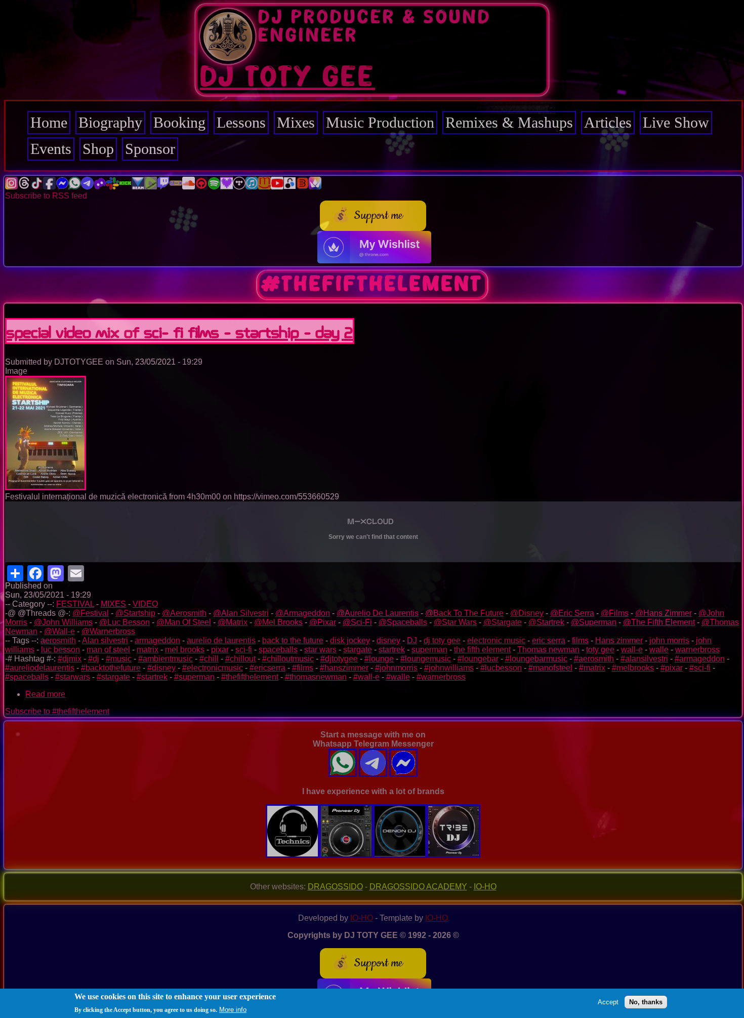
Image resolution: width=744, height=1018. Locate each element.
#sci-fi (700, 667)
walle (659, 649)
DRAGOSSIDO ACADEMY (418, 886)
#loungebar (478, 658)
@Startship (135, 613)
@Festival (90, 613)
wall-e (632, 649)
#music (119, 658)
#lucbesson (501, 667)
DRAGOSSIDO (335, 886)
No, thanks (646, 1001)
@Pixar (322, 622)
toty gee (600, 649)
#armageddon (700, 658)
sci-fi (243, 649)
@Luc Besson (124, 622)
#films (302, 667)
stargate (357, 649)
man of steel (108, 649)
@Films (615, 613)
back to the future (292, 640)
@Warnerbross (108, 631)
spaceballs (278, 649)
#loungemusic (425, 658)
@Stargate (502, 622)
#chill (209, 658)
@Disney (527, 613)
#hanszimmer (344, 667)
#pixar (671, 667)
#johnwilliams (449, 667)
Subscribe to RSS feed (46, 195)
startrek (392, 649)
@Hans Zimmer (663, 613)
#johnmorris (396, 667)
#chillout (240, 658)
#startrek (152, 677)
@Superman (593, 622)
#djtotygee (339, 658)
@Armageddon (302, 613)
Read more (45, 694)
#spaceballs (27, 677)
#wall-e (366, 677)
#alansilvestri (644, 658)
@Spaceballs (403, 622)
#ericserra (267, 667)
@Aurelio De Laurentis (378, 613)
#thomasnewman (316, 677)
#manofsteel (550, 667)
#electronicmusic (212, 667)
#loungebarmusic (536, 658)
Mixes (296, 122)
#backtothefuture (111, 667)
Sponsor (150, 148)
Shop (98, 148)
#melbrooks (633, 667)
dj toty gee (442, 640)
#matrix (592, 667)
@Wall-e (59, 631)
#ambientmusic (165, 658)
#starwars (72, 677)
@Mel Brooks (278, 622)
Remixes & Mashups (509, 122)
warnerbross (697, 649)
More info (232, 1009)
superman (429, 649)
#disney (161, 667)
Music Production (380, 122)
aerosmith (58, 640)
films (580, 640)
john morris (669, 640)
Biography (110, 122)
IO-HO (485, 886)
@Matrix (232, 622)
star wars (320, 649)
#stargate (113, 677)
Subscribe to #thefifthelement (57, 711)
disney (388, 640)
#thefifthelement (249, 677)
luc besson (60, 649)
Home (48, 122)
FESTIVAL (75, 604)
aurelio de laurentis (221, 640)
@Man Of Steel (183, 622)
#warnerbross (441, 677)
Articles (608, 122)
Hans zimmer (619, 640)
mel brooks (184, 649)
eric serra (548, 640)
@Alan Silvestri (241, 613)
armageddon (157, 640)
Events (50, 148)
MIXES (113, 604)
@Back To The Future (464, 613)
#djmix (69, 658)
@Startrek (546, 622)
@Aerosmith (184, 613)
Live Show (676, 122)
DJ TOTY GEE (287, 77)
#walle (398, 677)
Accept (608, 1001)
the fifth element (482, 649)
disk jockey (350, 640)
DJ (412, 640)
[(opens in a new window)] (11, 186)
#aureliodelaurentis (39, 667)
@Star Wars (455, 622)
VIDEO (145, 604)
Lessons (241, 122)
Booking (179, 122)
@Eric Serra (572, 613)
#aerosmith (594, 658)
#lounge (379, 658)
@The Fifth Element (659, 622)
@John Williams (63, 622)
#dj (93, 658)
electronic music (496, 640)
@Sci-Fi (357, 622)
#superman (194, 677)
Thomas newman (548, 649)
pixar (220, 649)
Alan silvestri (105, 640)
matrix (147, 649)
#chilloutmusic (288, 658)
